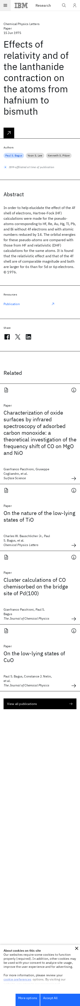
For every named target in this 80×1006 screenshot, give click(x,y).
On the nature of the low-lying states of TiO (39, 516)
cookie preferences (17, 979)
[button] (76, 948)
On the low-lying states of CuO (34, 656)
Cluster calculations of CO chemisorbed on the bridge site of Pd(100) (36, 586)
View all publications (22, 704)
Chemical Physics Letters (22, 24)
